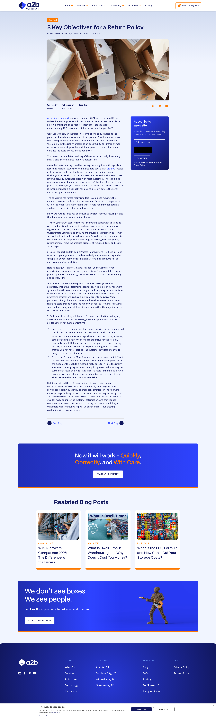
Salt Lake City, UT (106, 673)
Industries (71, 679)
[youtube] (35, 673)
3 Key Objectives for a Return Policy (82, 33)
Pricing (148, 5)
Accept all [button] (141, 709)
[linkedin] (19, 673)
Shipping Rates (151, 691)
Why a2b (70, 667)
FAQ (145, 673)
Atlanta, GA (102, 667)
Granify (110, 168)
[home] (28, 6)
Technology (71, 685)
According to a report (58, 118)
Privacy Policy (181, 667)
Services (69, 673)
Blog (57, 33)
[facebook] (24, 673)
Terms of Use (181, 673)
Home (50, 33)
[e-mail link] (166, 106)
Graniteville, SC (105, 685)
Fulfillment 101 (151, 685)
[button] (68, 5)
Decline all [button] (163, 709)
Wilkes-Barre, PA (105, 679)
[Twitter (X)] (30, 673)
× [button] (213, 706)
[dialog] (108, 711)
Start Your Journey (108, 474)
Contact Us (71, 691)
